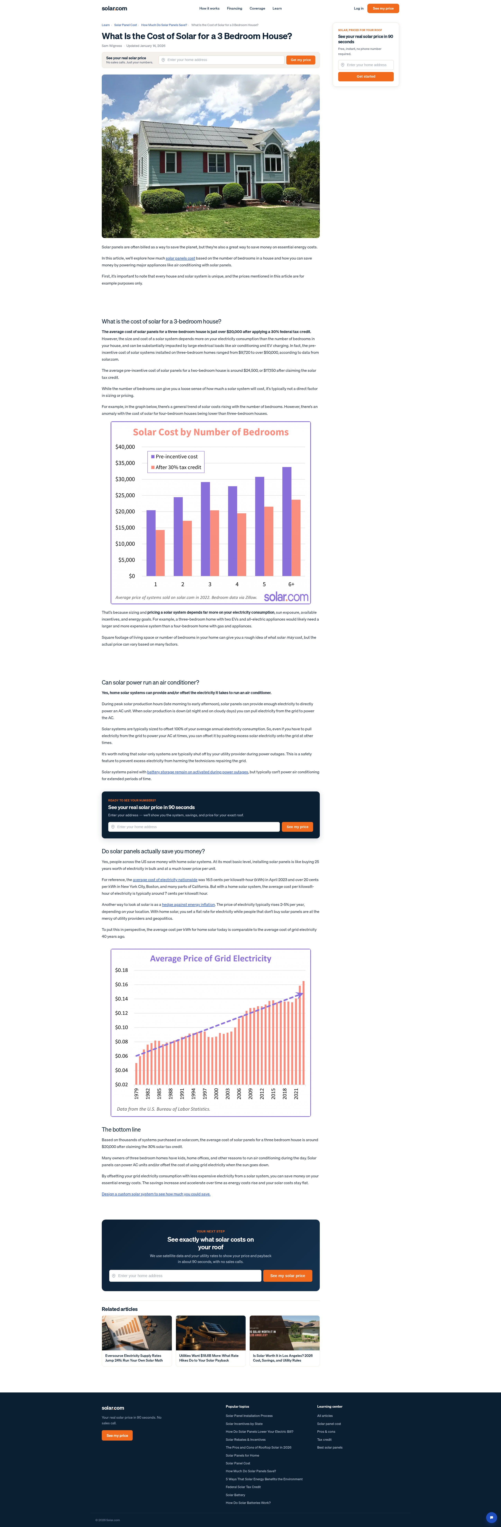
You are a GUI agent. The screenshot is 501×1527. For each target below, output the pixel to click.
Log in (359, 8)
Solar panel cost (329, 1423)
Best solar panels (329, 1447)
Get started (366, 76)
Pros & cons (326, 1431)
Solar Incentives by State (244, 1423)
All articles (325, 1415)
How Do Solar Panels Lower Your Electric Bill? (259, 1431)
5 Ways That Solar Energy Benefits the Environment (264, 1479)
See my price (383, 8)
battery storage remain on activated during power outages (197, 772)
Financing (234, 8)
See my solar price (287, 1276)
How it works (209, 8)
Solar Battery (235, 1494)
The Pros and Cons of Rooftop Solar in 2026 (258, 1447)
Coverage (257, 8)
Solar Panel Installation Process (249, 1415)
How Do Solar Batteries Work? (248, 1502)
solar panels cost (180, 258)
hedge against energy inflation (188, 904)
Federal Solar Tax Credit (243, 1486)
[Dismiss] (494, 1502)
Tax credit (324, 1439)
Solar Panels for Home (242, 1455)
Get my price (301, 60)
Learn (277, 8)
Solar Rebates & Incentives (246, 1439)
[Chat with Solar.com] (491, 1517)
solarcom (114, 8)
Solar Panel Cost (125, 24)
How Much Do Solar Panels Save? (164, 24)
